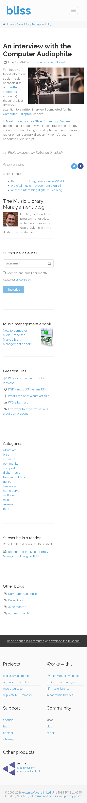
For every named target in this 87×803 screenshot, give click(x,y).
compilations (12, 468)
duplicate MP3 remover (17, 695)
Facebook (10, 92)
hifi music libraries (58, 688)
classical (9, 459)
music (7, 500)
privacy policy (23, 279)
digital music (11, 472)
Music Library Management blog (34, 24)
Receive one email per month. (27, 273)
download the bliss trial (64, 641)
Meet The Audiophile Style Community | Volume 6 (39, 121)
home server (11, 491)
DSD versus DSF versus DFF (27, 389)
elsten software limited (36, 792)
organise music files (16, 682)
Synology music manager (63, 675)
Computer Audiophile (17, 114)
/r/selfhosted (17, 607)
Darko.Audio (16, 600)
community (37, 62)
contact (8, 732)
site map (8, 739)
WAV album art (18, 402)
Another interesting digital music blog (36, 190)
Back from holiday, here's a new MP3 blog (39, 181)
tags (6, 509)
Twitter (13, 87)
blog (49, 726)
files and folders (14, 477)
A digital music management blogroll (36, 185)
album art (9, 450)
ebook (51, 732)
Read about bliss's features (25, 641)
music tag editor (13, 688)
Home (10, 24)
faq (5, 726)
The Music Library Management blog (24, 204)
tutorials (8, 720)
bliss (6, 454)
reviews (8, 504)
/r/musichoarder (19, 613)
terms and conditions (48, 796)
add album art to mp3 (16, 675)
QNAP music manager (61, 682)
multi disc (9, 495)
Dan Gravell (57, 62)
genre (7, 481)
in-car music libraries (60, 695)
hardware (9, 486)
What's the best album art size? (29, 396)
